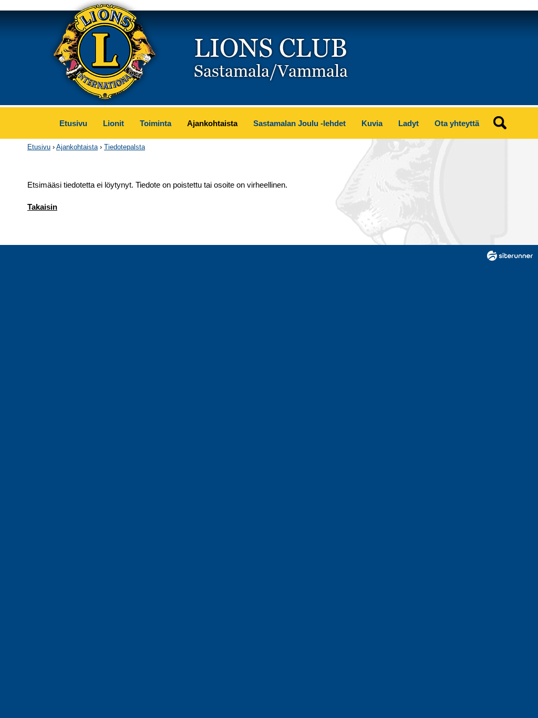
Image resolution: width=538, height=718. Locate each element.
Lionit (113, 123)
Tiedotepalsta (124, 147)
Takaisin (42, 206)
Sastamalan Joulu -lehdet (299, 123)
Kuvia (371, 123)
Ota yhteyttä (456, 123)
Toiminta (155, 123)
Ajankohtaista (212, 123)
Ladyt (408, 123)
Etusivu (73, 123)
